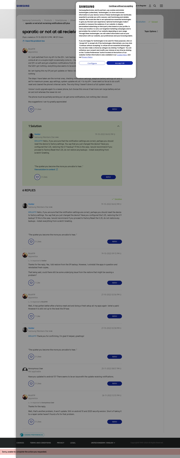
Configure (92, 63)
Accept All (119, 63)
